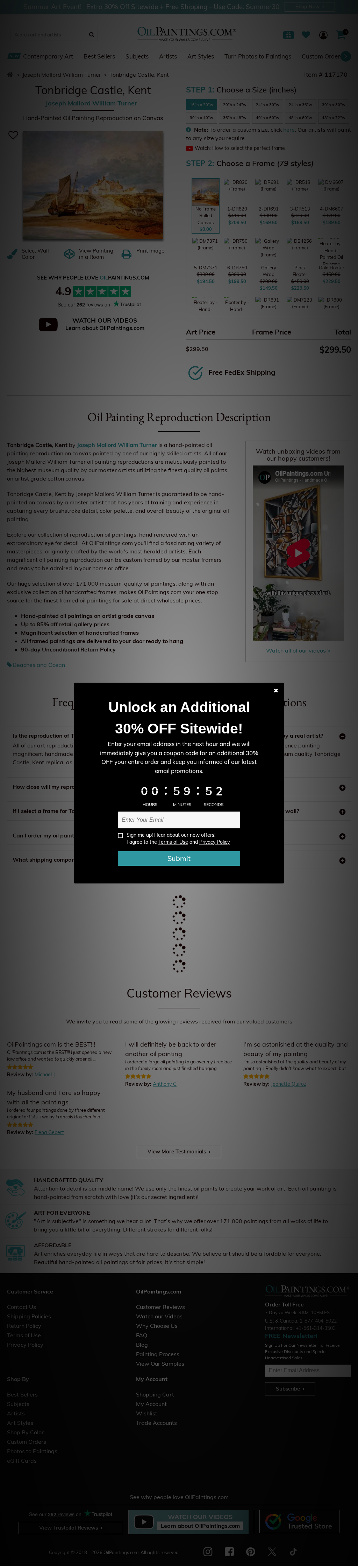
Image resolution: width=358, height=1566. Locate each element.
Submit (179, 858)
